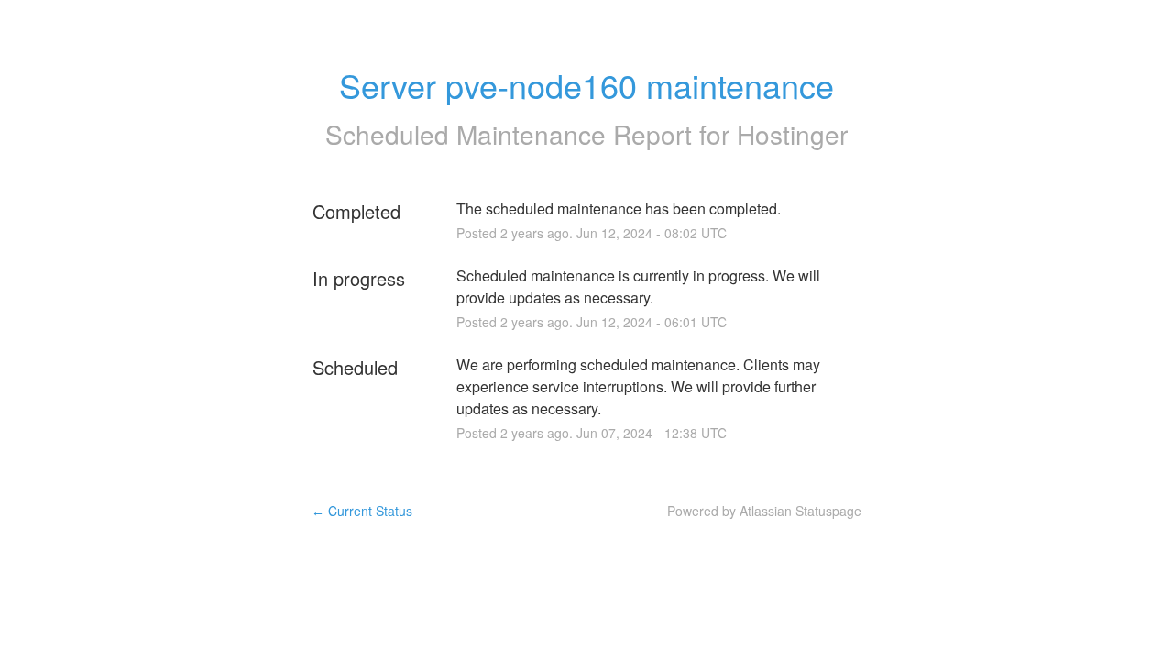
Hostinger (792, 134)
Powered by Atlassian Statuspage (764, 510)
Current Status (362, 510)
